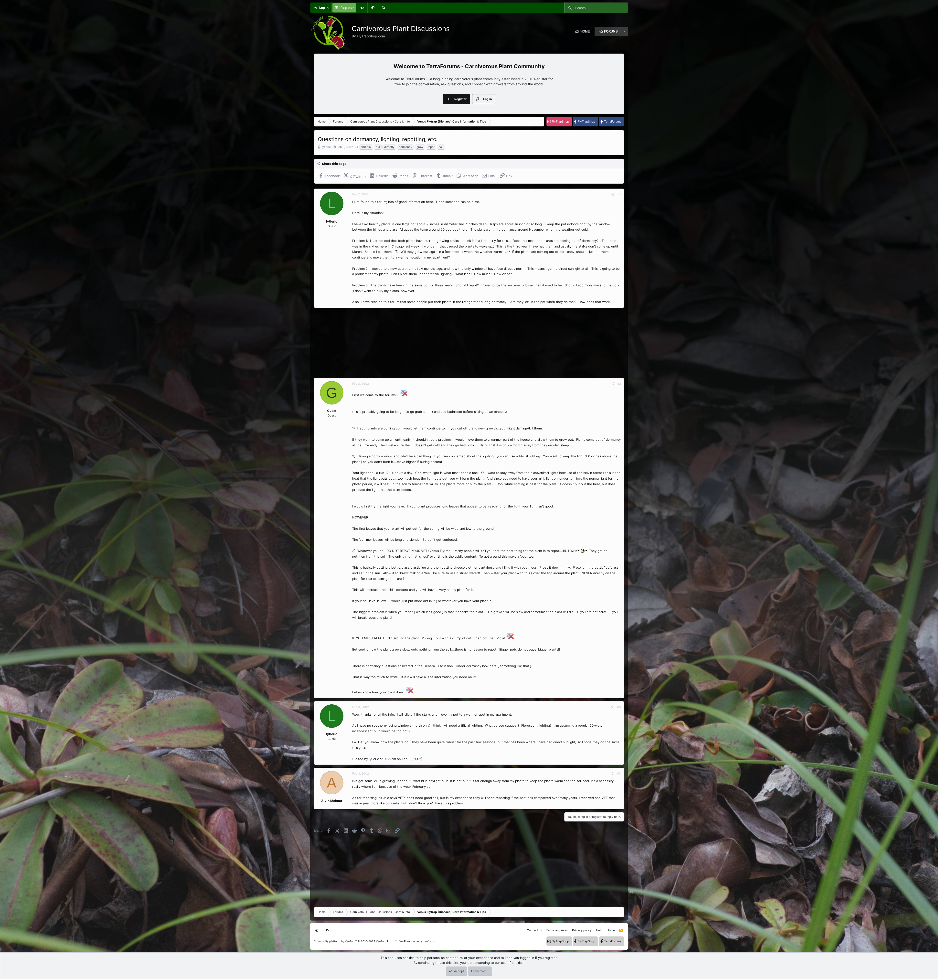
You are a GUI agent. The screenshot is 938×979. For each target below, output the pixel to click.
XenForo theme (409, 941)
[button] (372, 7)
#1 (619, 194)
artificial (366, 147)
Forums (611, 31)
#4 (619, 773)
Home (585, 31)
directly (389, 147)
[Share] (612, 194)
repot (431, 147)
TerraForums (612, 121)
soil (441, 147)
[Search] (383, 7)
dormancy (405, 147)
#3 (619, 707)
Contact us (534, 930)
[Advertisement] (460, 343)
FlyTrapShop (560, 121)
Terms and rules (557, 930)
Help (599, 930)
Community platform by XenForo (353, 941)
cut (378, 147)
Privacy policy (582, 930)
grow (419, 147)
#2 (619, 383)
